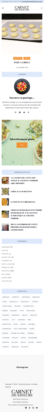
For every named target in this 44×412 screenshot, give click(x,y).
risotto (5, 342)
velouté (24, 347)
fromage (15, 315)
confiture (7, 306)
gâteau (5, 320)
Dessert (13, 311)
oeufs (23, 324)
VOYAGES (5, 281)
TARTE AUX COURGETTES (21, 191)
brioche (36, 297)
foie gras (30, 311)
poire (32, 329)
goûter (33, 315)
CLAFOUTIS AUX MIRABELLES (23, 202)
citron (35, 302)
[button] (41, 8)
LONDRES (5, 261)
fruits (25, 315)
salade (15, 342)
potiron (6, 338)
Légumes (21, 320)
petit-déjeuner (20, 329)
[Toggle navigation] (3, 8)
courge (17, 306)
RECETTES (6, 271)
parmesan (6, 329)
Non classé (7, 264)
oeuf (16, 324)
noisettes (6, 324)
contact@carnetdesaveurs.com (32, 1)
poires (5, 333)
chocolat (25, 302)
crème (5, 311)
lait (13, 320)
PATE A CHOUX (22, 62)
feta (22, 311)
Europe (5, 254)
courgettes (28, 306)
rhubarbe (32, 338)
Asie (3, 250)
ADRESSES (6, 247)
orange (31, 324)
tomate (5, 347)
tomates (15, 347)
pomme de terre (18, 333)
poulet (15, 338)
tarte (38, 342)
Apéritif (15, 297)
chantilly (13, 302)
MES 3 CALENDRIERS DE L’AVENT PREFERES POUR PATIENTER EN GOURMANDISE (24, 227)
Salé (4, 274)
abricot (5, 297)
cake (4, 302)
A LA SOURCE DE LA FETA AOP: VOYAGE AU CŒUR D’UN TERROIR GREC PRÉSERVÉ (24, 180)
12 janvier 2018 (22, 67)
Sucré (4, 278)
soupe (23, 342)
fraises (5, 315)
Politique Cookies (20, 402)
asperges (26, 297)
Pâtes (23, 338)
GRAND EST (6, 257)
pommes (30, 333)
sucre (31, 342)
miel (30, 320)
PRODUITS (6, 267)
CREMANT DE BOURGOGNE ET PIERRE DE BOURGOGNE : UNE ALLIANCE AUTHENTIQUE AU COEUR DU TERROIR (26, 214)
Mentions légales (20, 399)
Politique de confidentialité (20, 405)
